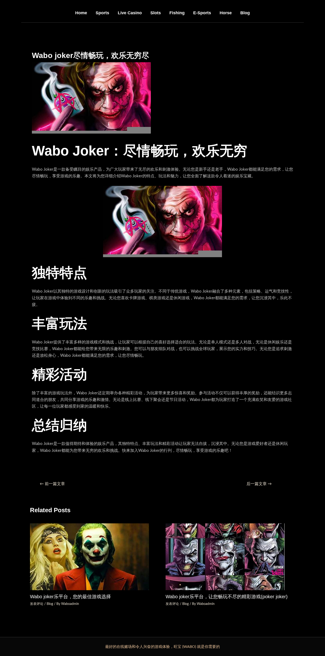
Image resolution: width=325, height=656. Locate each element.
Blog (245, 12)
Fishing (177, 12)
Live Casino (130, 12)
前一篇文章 (52, 484)
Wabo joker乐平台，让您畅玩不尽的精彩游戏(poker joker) (227, 596)
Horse (226, 12)
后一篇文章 (259, 484)
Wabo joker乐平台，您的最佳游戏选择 (70, 596)
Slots (155, 12)
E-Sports (202, 12)
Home (81, 12)
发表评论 (36, 604)
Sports (102, 12)
